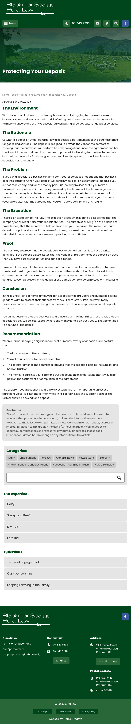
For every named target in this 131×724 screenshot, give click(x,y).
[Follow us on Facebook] (125, 23)
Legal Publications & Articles (28, 94)
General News (65, 458)
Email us (61, 660)
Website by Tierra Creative (65, 719)
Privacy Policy (88, 711)
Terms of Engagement (23, 562)
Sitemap (42, 711)
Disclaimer (65, 711)
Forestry (46, 458)
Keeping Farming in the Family (28, 585)
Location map (108, 661)
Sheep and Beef (18, 515)
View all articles (104, 464)
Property (104, 458)
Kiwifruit (12, 527)
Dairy (11, 458)
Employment (28, 458)
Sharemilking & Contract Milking (28, 464)
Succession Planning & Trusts (71, 464)
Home (6, 94)
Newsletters (86, 458)
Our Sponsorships (20, 573)
